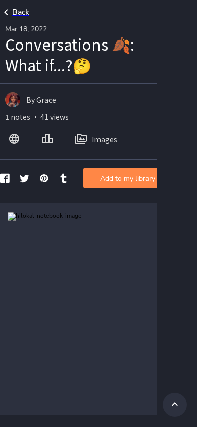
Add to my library (127, 178)
